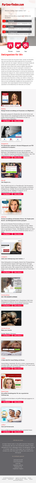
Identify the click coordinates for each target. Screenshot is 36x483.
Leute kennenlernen (18, 461)
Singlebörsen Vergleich (18, 468)
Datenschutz (10, 479)
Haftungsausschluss (19, 479)
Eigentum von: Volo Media (21, 478)
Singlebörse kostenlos (18, 465)
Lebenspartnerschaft (18, 460)
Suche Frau (18, 463)
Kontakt (30, 479)
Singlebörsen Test (18, 466)
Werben (29, 478)
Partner (26, 479)
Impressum (4, 479)
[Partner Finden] (13, 5)
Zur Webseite (7, 121)
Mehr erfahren (17, 121)
